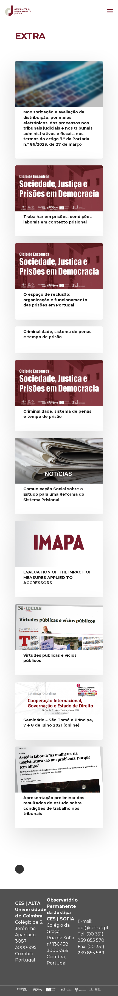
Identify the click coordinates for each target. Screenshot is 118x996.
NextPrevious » (19, 869)
